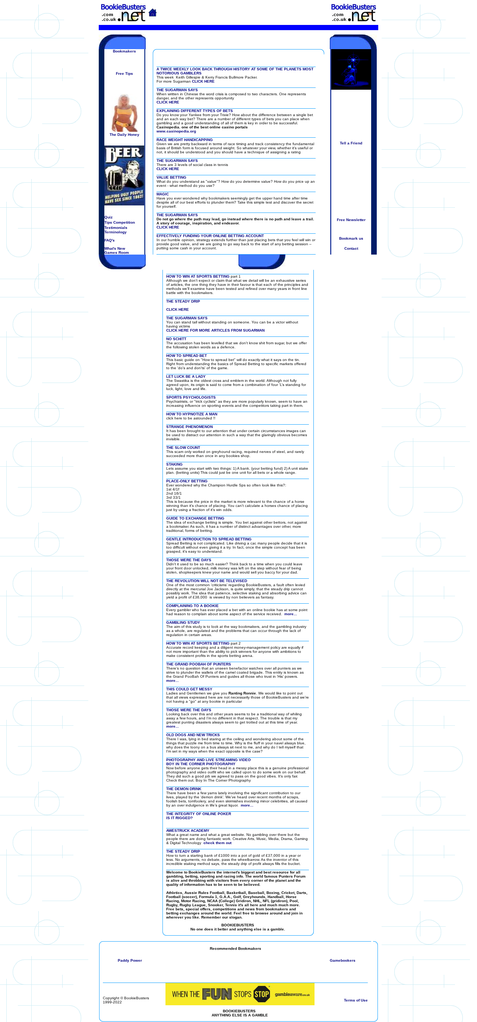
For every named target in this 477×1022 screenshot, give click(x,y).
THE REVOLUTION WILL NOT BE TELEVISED (206, 581)
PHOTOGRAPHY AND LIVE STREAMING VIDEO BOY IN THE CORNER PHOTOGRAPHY (208, 762)
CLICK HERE (203, 81)
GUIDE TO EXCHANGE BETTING (195, 518)
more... (290, 614)
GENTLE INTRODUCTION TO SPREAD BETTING (209, 539)
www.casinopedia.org (176, 131)
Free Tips (124, 73)
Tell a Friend (351, 143)
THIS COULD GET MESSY (189, 689)
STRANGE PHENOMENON (189, 427)
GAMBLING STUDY (183, 622)
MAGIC (163, 194)
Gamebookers (343, 960)
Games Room (116, 252)
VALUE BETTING (171, 177)
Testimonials (115, 228)
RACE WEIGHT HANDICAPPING (185, 140)
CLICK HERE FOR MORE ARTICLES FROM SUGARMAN (215, 330)
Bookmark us (351, 238)
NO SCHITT (176, 339)
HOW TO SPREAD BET (186, 356)
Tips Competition (119, 222)
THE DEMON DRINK (183, 789)
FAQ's (109, 240)
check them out (217, 843)
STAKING (174, 464)
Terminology (115, 232)
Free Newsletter (351, 220)
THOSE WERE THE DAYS (188, 560)
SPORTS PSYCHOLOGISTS (191, 397)
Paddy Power (130, 960)
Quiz (108, 217)
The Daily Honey (124, 134)
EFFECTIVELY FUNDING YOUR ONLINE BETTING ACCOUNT (210, 236)
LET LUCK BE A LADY (186, 376)
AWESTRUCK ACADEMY (187, 830)
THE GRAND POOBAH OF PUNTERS (198, 664)
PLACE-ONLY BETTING (187, 481)
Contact (351, 248)
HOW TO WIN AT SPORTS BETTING (198, 276)
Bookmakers (124, 51)
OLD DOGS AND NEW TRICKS (193, 735)
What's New (114, 248)
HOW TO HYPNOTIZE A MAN (191, 414)
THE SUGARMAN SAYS (177, 90)
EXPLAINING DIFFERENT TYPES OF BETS (195, 111)
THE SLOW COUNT (183, 447)
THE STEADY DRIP (183, 301)
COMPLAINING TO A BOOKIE (192, 606)
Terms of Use (356, 1000)
